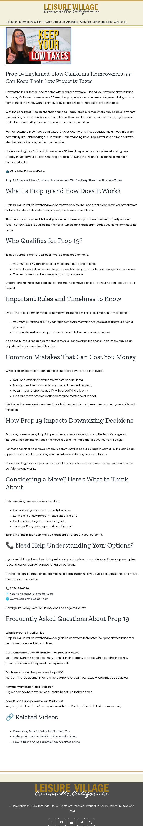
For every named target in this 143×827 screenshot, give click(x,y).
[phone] (91, 822)
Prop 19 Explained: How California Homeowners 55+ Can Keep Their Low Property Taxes (64, 180)
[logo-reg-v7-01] (71, 2)
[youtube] (62, 822)
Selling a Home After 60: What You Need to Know (45, 736)
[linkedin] (71, 822)
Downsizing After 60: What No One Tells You (41, 731)
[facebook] (52, 822)
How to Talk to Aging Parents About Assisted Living (46, 741)
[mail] (81, 822)
